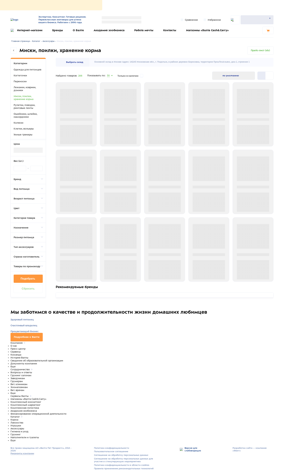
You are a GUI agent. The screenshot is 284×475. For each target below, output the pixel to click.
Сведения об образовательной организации (37, 360)
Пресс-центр (18, 348)
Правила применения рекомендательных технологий (124, 468)
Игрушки (16, 425)
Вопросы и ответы (21, 372)
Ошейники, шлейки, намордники (25, 115)
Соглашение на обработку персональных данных (121, 455)
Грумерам (17, 381)
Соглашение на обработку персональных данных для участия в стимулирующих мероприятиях (123, 460)
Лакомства (17, 422)
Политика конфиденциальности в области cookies (121, 465)
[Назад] (14, 50)
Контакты (169, 30)
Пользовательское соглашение (111, 451)
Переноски (20, 81)
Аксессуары (17, 428)
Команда (16, 354)
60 (108, 79)
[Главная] (22, 19)
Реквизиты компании (22, 453)
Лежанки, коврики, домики (25, 89)
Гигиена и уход (19, 431)
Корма (14, 419)
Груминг (16, 434)
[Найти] (235, 19)
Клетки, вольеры (24, 128)
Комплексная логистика (25, 408)
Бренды (57, 30)
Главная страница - (21, 41)
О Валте (78, 30)
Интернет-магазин (29, 30)
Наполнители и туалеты (25, 437)
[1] (269, 76)
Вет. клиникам (19, 384)
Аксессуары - (49, 41)
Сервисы (16, 351)
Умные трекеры (23, 134)
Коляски (18, 122)
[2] (261, 76)
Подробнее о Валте (26, 337)
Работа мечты (143, 30)
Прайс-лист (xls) (260, 50)
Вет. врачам (17, 390)
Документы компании (24, 363)
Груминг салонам (21, 375)
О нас (14, 346)
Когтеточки (20, 75)
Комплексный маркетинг (25, 405)
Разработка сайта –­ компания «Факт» (250, 449)
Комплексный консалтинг (26, 402)
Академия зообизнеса (109, 30)
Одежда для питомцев (27, 69)
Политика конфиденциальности (111, 448)
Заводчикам (18, 378)
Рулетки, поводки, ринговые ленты (24, 106)
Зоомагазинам (19, 387)
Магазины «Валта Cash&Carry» (207, 30)
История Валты (19, 357)
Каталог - (37, 41)
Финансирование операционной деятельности (38, 413)
